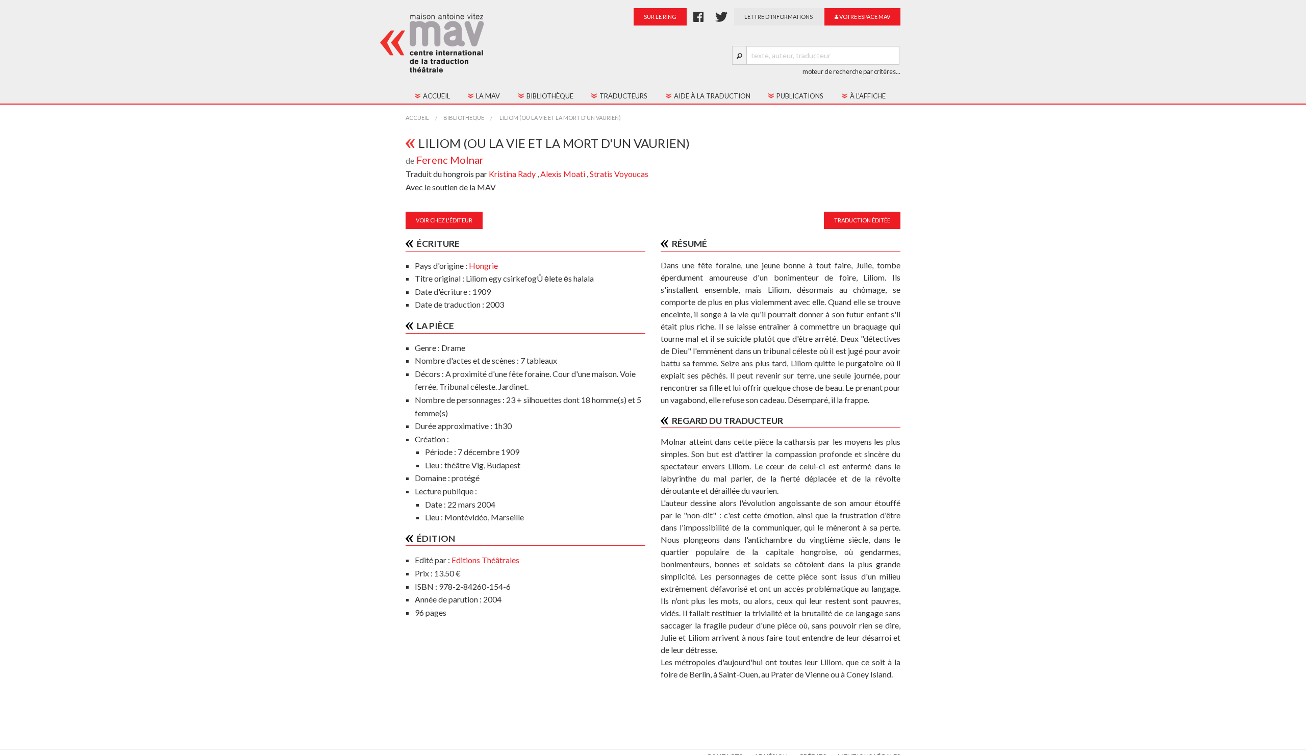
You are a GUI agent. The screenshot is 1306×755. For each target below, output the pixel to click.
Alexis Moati (563, 174)
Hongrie (483, 265)
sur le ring (660, 16)
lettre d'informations (778, 16)
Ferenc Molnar (450, 160)
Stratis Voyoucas (619, 174)
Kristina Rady (513, 174)
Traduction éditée (862, 220)
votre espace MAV (864, 16)
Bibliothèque (463, 117)
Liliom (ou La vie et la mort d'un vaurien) (559, 117)
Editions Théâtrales (485, 560)
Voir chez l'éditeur (444, 220)
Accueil (417, 117)
